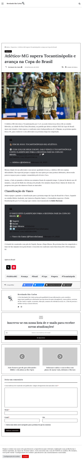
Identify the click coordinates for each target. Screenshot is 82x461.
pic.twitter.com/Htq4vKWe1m (23, 157)
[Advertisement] (41, 28)
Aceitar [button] (25, 456)
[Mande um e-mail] (21, 67)
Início (8, 47)
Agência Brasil (10, 260)
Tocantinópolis (69, 276)
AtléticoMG (12, 276)
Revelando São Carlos (14, 67)
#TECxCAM (33, 155)
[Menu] (3, 4)
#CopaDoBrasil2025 (24, 229)
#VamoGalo (22, 155)
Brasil (35, 276)
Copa (45, 276)
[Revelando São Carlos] (16, 3)
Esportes (14, 47)
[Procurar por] (79, 4)
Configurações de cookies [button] (12, 456)
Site (43, 417)
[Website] (19, 307)
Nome (7, 410)
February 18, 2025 (39, 162)
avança (25, 276)
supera (55, 276)
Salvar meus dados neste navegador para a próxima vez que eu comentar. (28, 425)
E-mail (7, 417)
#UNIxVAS (29, 226)
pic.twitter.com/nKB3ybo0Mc (23, 231)
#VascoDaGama (41, 229)
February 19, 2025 (51, 236)
